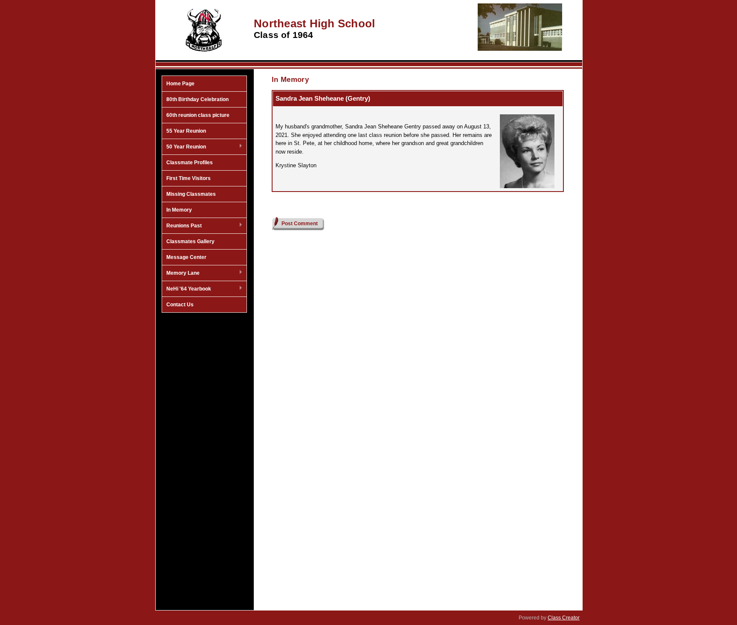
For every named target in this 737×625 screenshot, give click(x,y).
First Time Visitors (188, 178)
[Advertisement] (204, 453)
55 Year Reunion (186, 131)
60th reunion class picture (197, 115)
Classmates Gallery (190, 241)
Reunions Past (182, 226)
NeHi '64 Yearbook (186, 289)
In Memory (179, 210)
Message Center (186, 257)
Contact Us (180, 305)
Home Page (180, 84)
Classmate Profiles (189, 163)
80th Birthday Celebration (197, 99)
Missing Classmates (191, 194)
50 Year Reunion (184, 147)
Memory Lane (181, 273)
